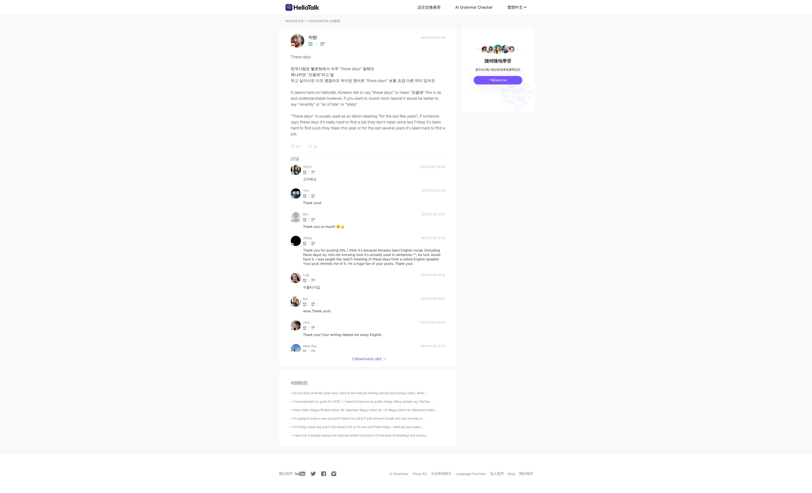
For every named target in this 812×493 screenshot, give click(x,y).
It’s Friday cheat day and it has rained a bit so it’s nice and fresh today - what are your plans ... (358, 427)
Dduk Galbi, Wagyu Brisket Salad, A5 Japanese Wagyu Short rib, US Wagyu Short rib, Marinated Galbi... (364, 410)
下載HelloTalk (498, 80)
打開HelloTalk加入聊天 (367, 359)
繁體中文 (515, 7)
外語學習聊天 (441, 473)
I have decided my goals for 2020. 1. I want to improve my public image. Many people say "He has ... (363, 401)
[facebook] (323, 473)
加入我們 (497, 473)
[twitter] (313, 474)
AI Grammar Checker (474, 7)
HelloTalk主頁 (294, 21)
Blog (511, 474)
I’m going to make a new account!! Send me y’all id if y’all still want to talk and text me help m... (358, 418)
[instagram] (333, 473)
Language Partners (471, 474)
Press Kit (420, 474)
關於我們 (526, 473)
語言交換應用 (429, 7)
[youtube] (300, 474)
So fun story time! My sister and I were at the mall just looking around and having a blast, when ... (360, 393)
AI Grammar (399, 474)
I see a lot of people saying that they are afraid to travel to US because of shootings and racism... (360, 435)
